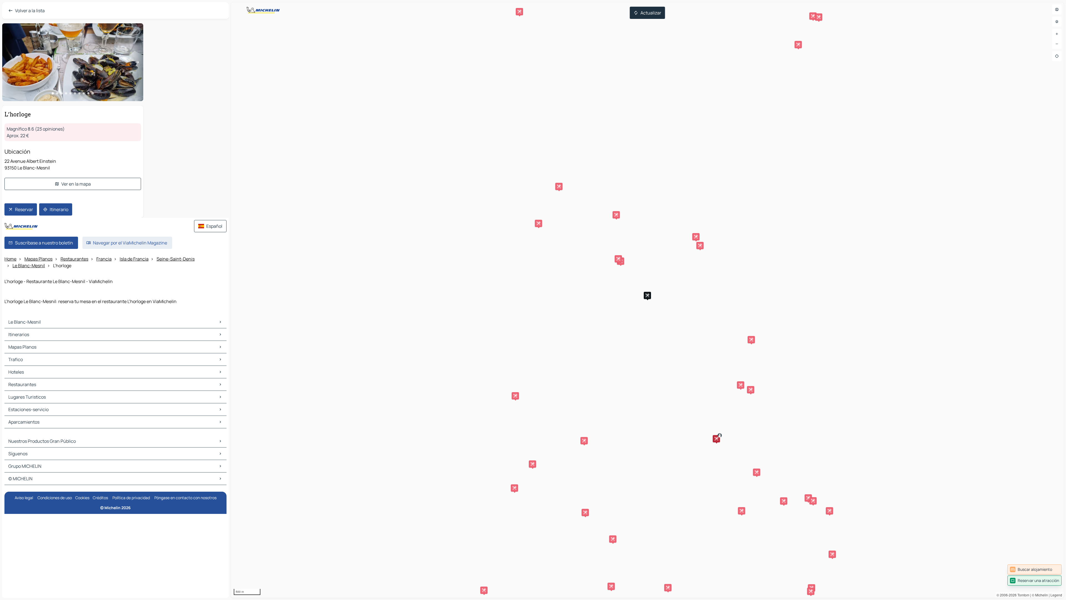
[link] (1034, 569)
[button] (716, 438)
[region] (647, 300)
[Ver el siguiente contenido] (137, 62)
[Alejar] (1057, 44)
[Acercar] (1057, 34)
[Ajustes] (1057, 22)
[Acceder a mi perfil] (1057, 9)
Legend (1056, 594)
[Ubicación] (1057, 56)
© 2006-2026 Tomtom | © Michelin (1022, 594)
